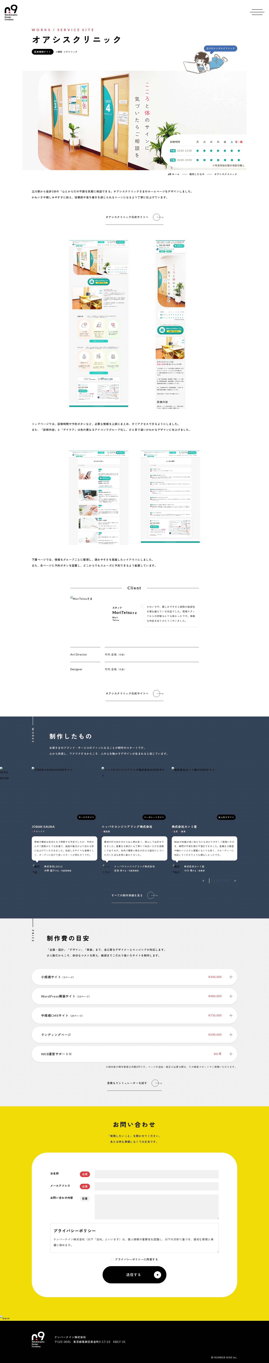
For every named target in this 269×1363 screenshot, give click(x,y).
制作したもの (197, 174)
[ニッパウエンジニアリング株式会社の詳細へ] (134, 820)
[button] (203, 880)
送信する (133, 1275)
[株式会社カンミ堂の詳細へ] (204, 820)
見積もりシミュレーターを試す (127, 1083)
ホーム (176, 174)
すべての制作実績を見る (127, 895)
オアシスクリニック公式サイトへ (127, 217)
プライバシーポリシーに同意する (136, 1259)
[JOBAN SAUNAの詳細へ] (64, 820)
